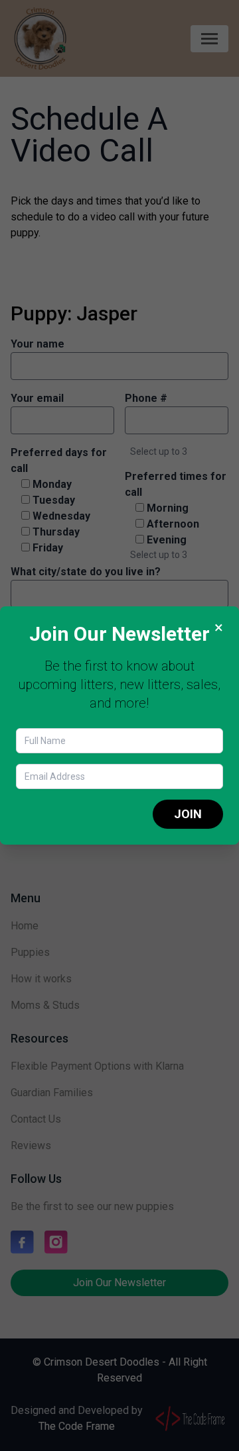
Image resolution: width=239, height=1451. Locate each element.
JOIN (188, 814)
